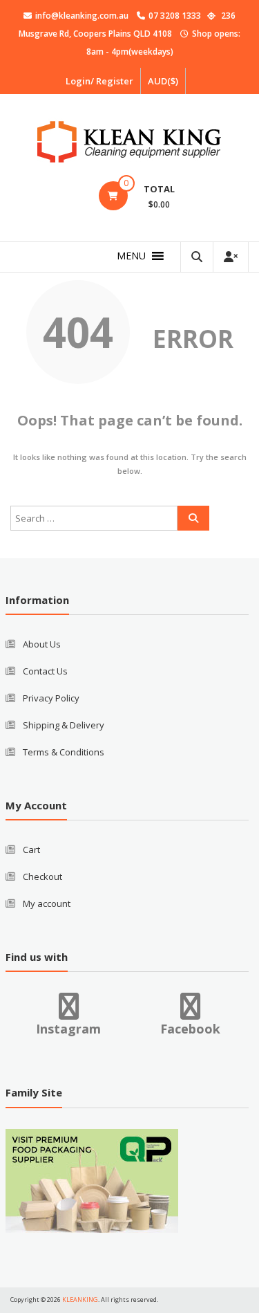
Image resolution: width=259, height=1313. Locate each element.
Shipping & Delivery (63, 725)
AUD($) (163, 81)
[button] (131, 256)
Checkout (42, 876)
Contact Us (45, 671)
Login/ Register (99, 81)
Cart (31, 849)
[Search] (193, 518)
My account (46, 903)
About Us (42, 644)
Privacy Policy (51, 698)
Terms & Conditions (63, 752)
